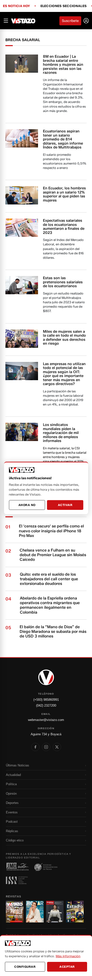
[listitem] (35, 747)
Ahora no (27, 505)
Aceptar (67, 966)
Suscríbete (70, 21)
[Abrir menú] (6, 21)
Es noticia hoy (16, 6)
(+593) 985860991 (46, 699)
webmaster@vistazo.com (46, 720)
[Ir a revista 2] (35, 911)
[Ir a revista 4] (75, 911)
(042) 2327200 (46, 705)
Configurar (25, 966)
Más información (68, 956)
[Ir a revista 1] (15, 911)
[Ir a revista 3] (55, 911)
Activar (65, 505)
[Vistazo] (23, 21)
